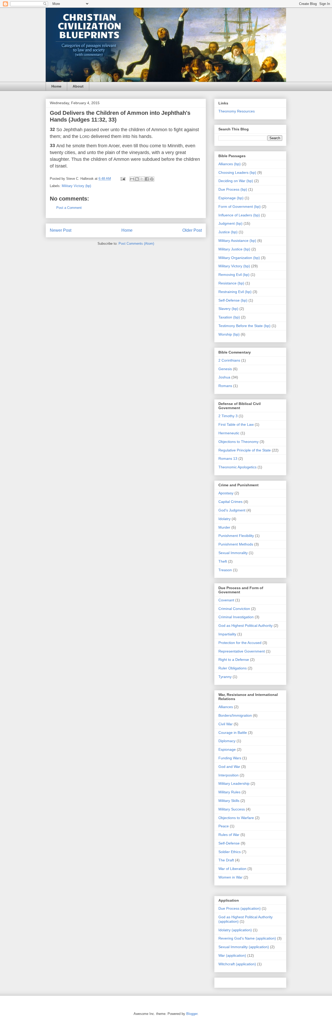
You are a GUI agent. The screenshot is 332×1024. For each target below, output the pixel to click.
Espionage (227, 749)
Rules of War (228, 835)
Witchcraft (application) (237, 964)
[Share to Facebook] (146, 179)
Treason (225, 570)
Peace (223, 826)
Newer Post (60, 230)
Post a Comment (69, 208)
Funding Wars (229, 758)
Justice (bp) (228, 232)
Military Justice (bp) (234, 249)
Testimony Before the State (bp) (244, 326)
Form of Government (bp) (239, 206)
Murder (224, 527)
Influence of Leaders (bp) (239, 215)
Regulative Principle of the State (244, 450)
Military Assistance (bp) (237, 240)
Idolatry (224, 519)
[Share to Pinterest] (151, 179)
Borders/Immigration (235, 715)
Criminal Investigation (236, 617)
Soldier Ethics (229, 852)
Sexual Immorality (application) (243, 947)
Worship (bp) (229, 334)
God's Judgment (231, 510)
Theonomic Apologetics (237, 467)
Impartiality (227, 634)
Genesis (225, 369)
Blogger (191, 1014)
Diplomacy (227, 741)
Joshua (224, 377)
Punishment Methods (235, 544)
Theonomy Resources (236, 111)
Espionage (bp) (231, 198)
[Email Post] (122, 179)
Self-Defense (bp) (232, 300)
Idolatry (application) (235, 930)
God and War (229, 766)
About (78, 86)
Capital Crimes (230, 502)
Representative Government (241, 651)
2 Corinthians (229, 360)
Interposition (228, 775)
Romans (225, 386)
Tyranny (225, 677)
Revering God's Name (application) (247, 938)
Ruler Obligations (232, 668)
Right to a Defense (233, 659)
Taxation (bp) (229, 317)
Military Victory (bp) (76, 186)
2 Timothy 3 (228, 416)
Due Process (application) (239, 908)
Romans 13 (227, 458)
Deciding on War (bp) (235, 181)
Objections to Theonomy (238, 442)
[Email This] (132, 179)
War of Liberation (232, 869)
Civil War (225, 724)
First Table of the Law (236, 424)
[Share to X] (141, 179)
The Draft (226, 860)
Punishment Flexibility (236, 536)
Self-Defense (229, 843)
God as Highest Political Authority (245, 625)
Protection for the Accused (239, 643)
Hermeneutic (228, 433)
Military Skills (228, 801)
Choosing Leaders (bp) (237, 172)
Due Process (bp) (232, 189)
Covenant (226, 600)
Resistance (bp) (231, 283)
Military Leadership (234, 783)
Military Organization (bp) (239, 258)
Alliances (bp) (229, 164)
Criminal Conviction (234, 609)
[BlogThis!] (137, 179)
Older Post (192, 230)
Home (56, 86)
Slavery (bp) (228, 309)
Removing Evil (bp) (234, 274)
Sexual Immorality (233, 553)
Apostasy (225, 493)
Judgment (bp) (230, 223)
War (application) (232, 955)
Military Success (231, 809)
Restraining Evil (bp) (235, 292)
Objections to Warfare (236, 818)
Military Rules (229, 792)
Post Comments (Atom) (136, 243)
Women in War (230, 877)
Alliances (225, 707)
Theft (222, 561)
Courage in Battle (232, 732)
